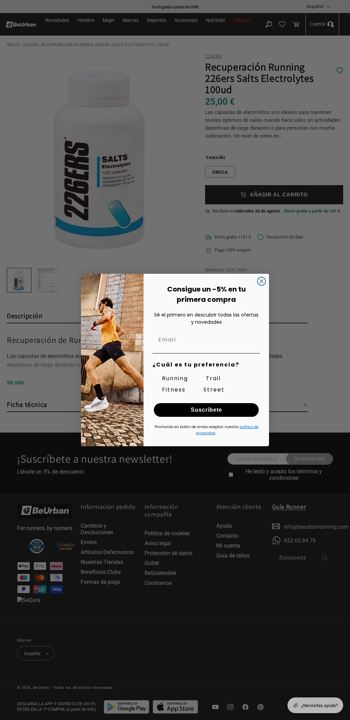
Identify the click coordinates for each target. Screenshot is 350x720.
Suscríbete (206, 410)
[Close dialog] (261, 281)
